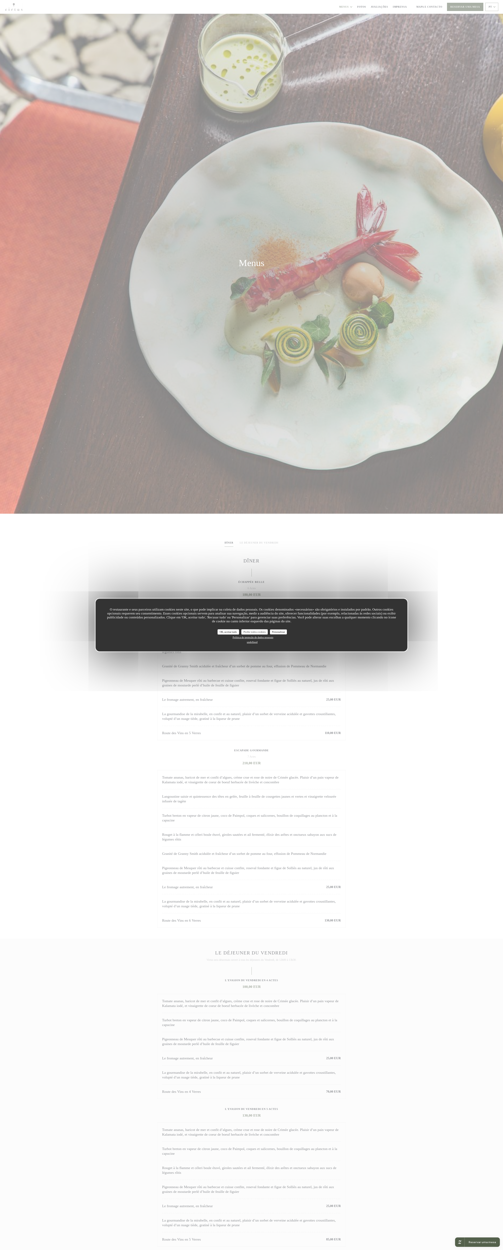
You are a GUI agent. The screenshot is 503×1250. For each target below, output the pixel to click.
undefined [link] (252, 642)
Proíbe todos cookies (254, 631)
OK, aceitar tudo (228, 631)
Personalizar (278, 631)
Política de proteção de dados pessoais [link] (253, 637)
